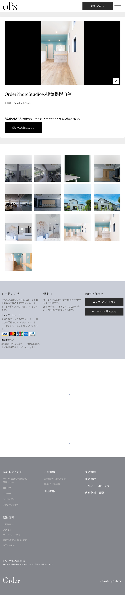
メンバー (7, 493)
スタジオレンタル (11, 505)
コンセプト (8, 488)
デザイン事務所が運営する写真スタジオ (15, 480)
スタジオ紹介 (9, 499)
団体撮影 (49, 491)
